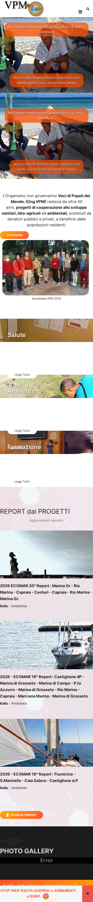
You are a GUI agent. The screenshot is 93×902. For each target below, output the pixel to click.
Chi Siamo (15, 235)
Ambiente (19, 606)
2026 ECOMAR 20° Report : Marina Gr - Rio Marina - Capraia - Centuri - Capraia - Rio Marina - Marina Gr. (46, 592)
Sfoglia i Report (23, 815)
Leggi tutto (22, 374)
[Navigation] (80, 11)
